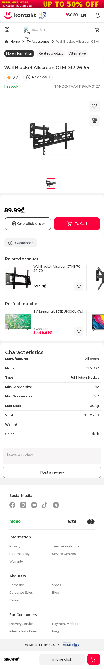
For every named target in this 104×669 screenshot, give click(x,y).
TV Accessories (38, 41)
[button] (86, 15)
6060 (72, 15)
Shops (56, 585)
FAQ (55, 631)
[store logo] (20, 15)
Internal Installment (23, 631)
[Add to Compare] (94, 120)
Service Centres (63, 554)
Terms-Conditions (65, 546)
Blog (55, 592)
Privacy (14, 546)
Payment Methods (66, 624)
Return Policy (19, 554)
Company (16, 585)
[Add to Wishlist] (94, 106)
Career (14, 600)
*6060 (15, 521)
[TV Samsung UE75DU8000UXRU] (18, 323)
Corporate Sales (20, 592)
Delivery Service (21, 624)
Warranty (16, 561)
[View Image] (51, 183)
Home (15, 41)
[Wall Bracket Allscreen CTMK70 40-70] (18, 278)
